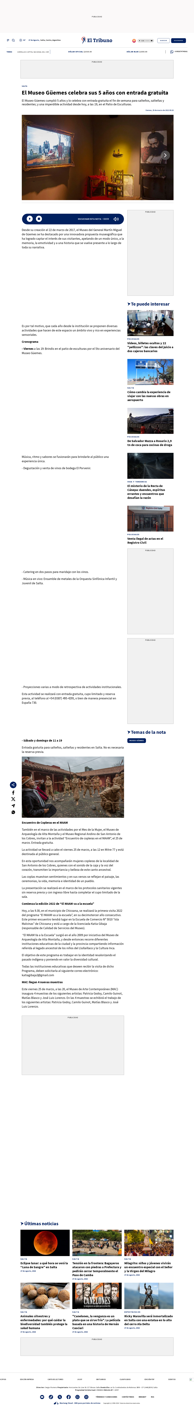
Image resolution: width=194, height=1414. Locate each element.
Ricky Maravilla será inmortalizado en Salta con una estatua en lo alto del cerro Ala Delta (148, 1320)
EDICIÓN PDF (149, 1379)
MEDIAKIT (142, 1397)
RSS (152, 1397)
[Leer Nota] (30, 219)
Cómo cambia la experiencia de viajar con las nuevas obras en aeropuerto (148, 396)
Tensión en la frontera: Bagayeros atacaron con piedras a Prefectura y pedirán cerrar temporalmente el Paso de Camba (96, 1269)
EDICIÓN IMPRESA (27, 1379)
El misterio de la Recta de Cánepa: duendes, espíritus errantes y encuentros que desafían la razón (146, 492)
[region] (97, 70)
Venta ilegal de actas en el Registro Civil (145, 541)
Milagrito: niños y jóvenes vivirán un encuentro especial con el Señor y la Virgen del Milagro (148, 1267)
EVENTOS (172, 1379)
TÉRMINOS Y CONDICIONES (106, 1397)
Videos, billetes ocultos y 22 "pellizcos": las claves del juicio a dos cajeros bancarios (150, 347)
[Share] (13, 785)
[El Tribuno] (97, 40)
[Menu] (8, 40)
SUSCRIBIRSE (178, 40)
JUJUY (79, 1379)
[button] (165, 155)
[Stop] (39, 219)
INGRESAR (163, 40)
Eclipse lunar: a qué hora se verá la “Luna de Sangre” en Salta (44, 1265)
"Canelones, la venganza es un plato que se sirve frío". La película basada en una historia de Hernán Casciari (96, 1322)
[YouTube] (42, 1397)
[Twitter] (60, 1397)
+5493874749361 (181, 51)
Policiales (133, 339)
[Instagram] (86, 1397)
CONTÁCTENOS (128, 1397)
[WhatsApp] (77, 1397)
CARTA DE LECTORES (55, 1379)
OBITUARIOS (101, 1379)
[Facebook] (69, 1397)
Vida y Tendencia (137, 482)
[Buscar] (13, 40)
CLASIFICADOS (125, 1379)
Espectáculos (132, 1312)
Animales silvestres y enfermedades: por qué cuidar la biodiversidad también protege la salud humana (43, 1322)
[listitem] (23, 40)
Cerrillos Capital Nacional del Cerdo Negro (28, 52)
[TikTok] (51, 1397)
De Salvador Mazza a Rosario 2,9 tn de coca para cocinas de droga (149, 443)
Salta (24, 86)
